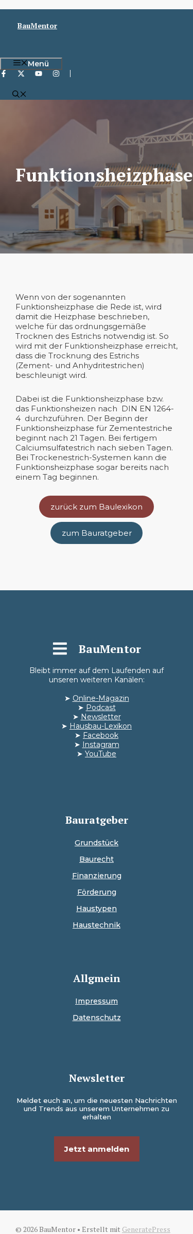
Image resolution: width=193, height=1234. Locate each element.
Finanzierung (96, 875)
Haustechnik (96, 925)
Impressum (96, 1001)
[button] (19, 95)
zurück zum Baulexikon (96, 507)
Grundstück (96, 842)
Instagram (100, 744)
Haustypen (96, 908)
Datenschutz (97, 1017)
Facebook (100, 735)
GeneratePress (146, 1229)
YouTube (100, 753)
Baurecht (96, 859)
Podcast (101, 707)
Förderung (96, 892)
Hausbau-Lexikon (100, 726)
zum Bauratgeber (97, 533)
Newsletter (101, 716)
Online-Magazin (101, 698)
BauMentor (37, 25)
